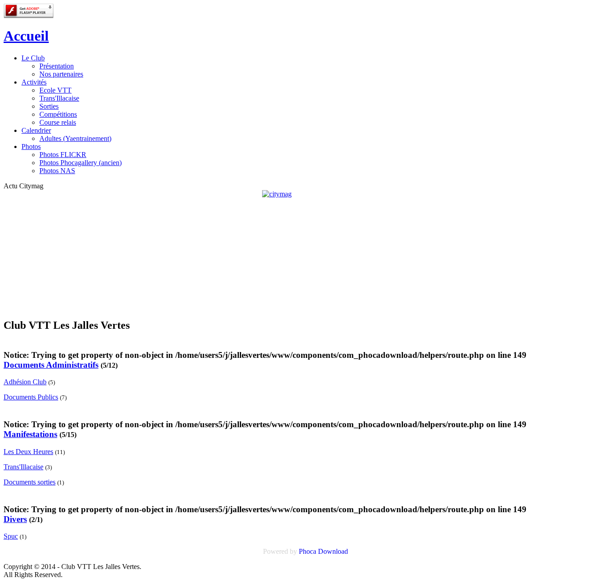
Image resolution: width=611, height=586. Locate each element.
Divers (15, 519)
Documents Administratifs (51, 364)
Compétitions (58, 114)
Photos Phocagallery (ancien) (80, 162)
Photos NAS (57, 170)
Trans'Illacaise (59, 98)
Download (333, 551)
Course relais (57, 122)
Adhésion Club (25, 382)
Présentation (56, 66)
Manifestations (30, 434)
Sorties (49, 106)
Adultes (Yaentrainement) (75, 138)
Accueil (26, 36)
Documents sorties (29, 482)
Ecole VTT (55, 90)
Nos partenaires (61, 74)
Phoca (307, 551)
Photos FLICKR (62, 154)
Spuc (11, 536)
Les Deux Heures (28, 451)
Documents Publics (31, 397)
